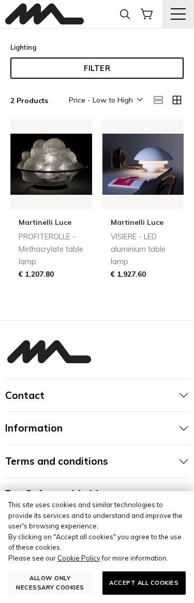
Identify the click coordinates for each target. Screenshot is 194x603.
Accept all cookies (143, 582)
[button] (105, 100)
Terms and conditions (56, 461)
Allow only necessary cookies (50, 583)
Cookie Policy (78, 558)
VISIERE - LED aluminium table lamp (138, 249)
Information (34, 428)
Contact (24, 395)
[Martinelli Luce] (44, 14)
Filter (97, 68)
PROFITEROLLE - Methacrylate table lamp (51, 249)
